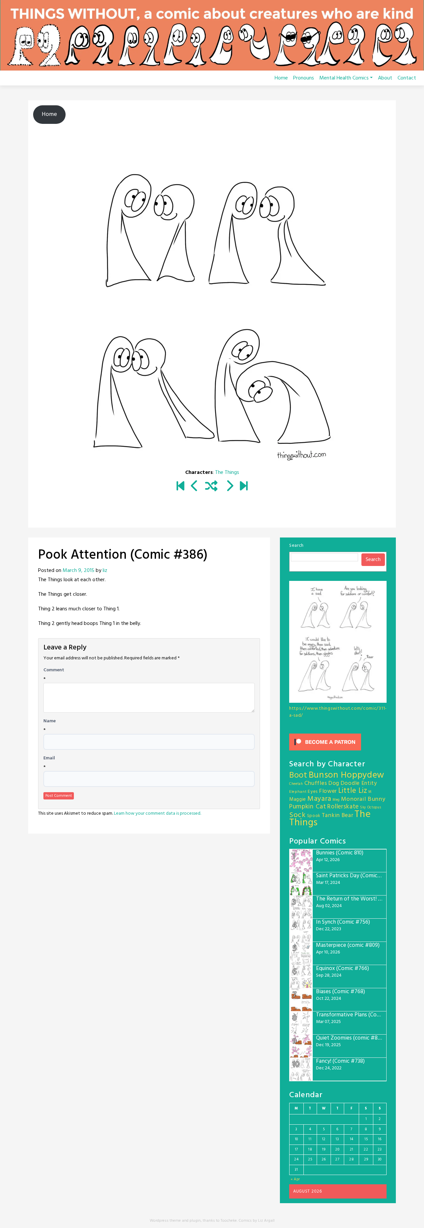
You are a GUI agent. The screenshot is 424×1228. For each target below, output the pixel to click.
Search (296, 545)
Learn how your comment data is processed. (157, 813)
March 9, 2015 (78, 570)
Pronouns (303, 78)
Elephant (298, 792)
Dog (333, 783)
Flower (328, 791)
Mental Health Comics (344, 78)
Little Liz (352, 791)
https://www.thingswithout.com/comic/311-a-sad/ (338, 712)
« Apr (295, 1179)
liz (105, 570)
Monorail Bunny (363, 799)
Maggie (297, 799)
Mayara (319, 799)
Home (281, 78)
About (385, 78)
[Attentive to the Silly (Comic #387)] (229, 487)
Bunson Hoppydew (347, 775)
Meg (336, 800)
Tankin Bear (337, 815)
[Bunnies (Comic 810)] (243, 487)
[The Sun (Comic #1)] (180, 487)
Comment (53, 670)
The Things (227, 472)
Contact (407, 78)
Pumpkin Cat (307, 807)
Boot (298, 775)
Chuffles (315, 783)
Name (49, 721)
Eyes (313, 791)
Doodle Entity (359, 783)
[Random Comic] (211, 487)
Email (49, 758)
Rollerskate (343, 807)
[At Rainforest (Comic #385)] (194, 487)
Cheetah (296, 784)
